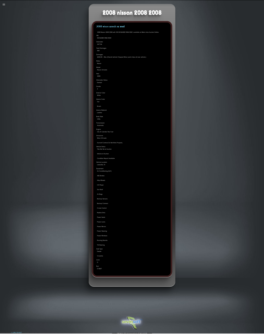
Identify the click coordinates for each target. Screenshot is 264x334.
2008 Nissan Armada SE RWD (110, 26)
